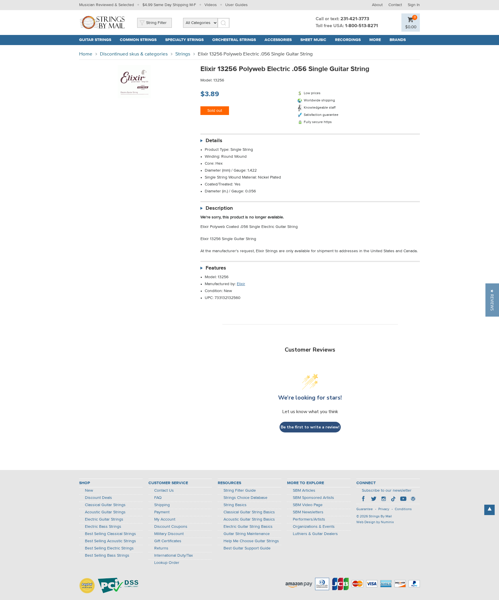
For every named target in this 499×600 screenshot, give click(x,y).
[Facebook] (364, 499)
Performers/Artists (309, 519)
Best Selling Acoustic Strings (110, 541)
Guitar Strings (95, 40)
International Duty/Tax (173, 555)
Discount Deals (98, 498)
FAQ (158, 498)
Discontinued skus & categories (134, 54)
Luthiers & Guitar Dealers (315, 534)
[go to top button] (489, 510)
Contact (395, 5)
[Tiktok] (393, 499)
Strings (182, 54)
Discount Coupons (170, 527)
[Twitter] (373, 499)
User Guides (236, 5)
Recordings (348, 40)
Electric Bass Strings (103, 527)
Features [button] (216, 268)
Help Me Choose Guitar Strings (251, 541)
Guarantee (364, 509)
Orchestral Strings (234, 40)
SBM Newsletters (308, 512)
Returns (161, 548)
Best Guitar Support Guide (247, 548)
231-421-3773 (354, 19)
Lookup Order (166, 563)
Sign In (414, 5)
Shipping (162, 505)
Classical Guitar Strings (105, 505)
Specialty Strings (184, 40)
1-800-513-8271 (361, 26)
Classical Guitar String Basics (249, 512)
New (89, 490)
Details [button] (214, 140)
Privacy (383, 509)
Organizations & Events (314, 527)
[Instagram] (383, 499)
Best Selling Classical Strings (110, 534)
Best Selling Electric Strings (109, 548)
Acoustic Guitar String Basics (249, 519)
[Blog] (413, 499)
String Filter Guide (240, 490)
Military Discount (169, 534)
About (377, 5)
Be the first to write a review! (310, 427)
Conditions (403, 509)
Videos (210, 5)
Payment (162, 512)
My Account (164, 519)
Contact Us (164, 490)
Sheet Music (313, 40)
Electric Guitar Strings (104, 519)
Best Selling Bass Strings (107, 555)
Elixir (241, 284)
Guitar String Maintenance (247, 534)
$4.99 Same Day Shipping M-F (169, 5)
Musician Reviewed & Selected (106, 5)
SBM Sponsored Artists (313, 498)
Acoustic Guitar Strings (105, 512)
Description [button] (219, 208)
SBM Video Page (308, 505)
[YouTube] (403, 499)
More (375, 40)
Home (85, 54)
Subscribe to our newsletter (387, 490)
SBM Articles (304, 490)
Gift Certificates (167, 541)
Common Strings (138, 40)
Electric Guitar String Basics (248, 527)
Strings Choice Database (245, 498)
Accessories (278, 40)
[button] (492, 300)
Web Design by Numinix (375, 522)
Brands (398, 40)
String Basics (235, 505)
